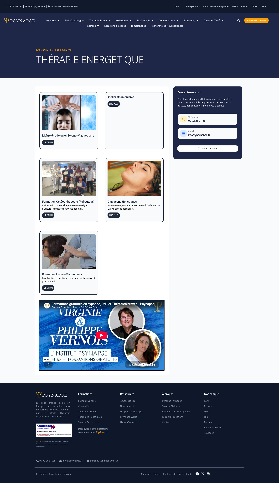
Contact (245, 6)
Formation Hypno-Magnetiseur (62, 274)
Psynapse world (193, 6)
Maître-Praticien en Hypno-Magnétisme (68, 135)
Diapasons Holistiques (122, 201)
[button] (53, 20)
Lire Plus (48, 142)
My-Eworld (102, 432)
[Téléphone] (207, 119)
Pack (264, 6)
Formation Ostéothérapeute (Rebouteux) (68, 201)
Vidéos (235, 6)
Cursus (255, 6)
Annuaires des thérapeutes (216, 6)
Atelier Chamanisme (121, 97)
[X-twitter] (202, 474)
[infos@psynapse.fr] (71, 461)
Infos (177, 6)
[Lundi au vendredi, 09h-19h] (103, 461)
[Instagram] (208, 474)
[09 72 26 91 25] (46, 461)
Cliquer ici (40, 441)
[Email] (207, 133)
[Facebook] (197, 474)
